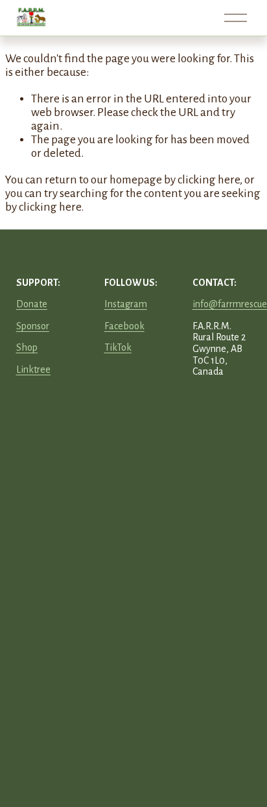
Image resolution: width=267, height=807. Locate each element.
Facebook (124, 326)
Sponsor (32, 326)
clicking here (209, 180)
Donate (31, 304)
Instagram (125, 304)
